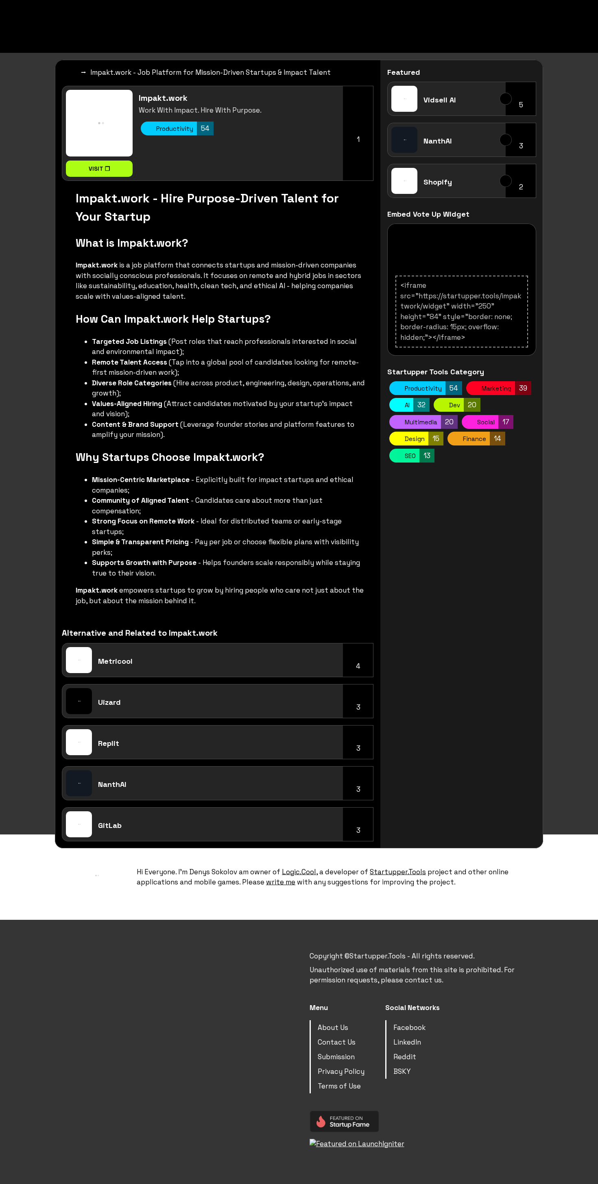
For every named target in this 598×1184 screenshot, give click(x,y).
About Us (333, 1027)
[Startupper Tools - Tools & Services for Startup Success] (272, 19)
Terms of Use (339, 1085)
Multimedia (428, 421)
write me (280, 882)
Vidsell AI (439, 99)
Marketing (503, 388)
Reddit (404, 1056)
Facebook (409, 1027)
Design (421, 438)
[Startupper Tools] (70, 72)
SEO (416, 455)
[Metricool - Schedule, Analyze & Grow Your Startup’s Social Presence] (79, 660)
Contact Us (337, 1041)
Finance (481, 438)
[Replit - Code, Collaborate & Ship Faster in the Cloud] (79, 742)
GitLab (110, 825)
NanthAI (112, 784)
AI (414, 404)
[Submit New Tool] (502, 17)
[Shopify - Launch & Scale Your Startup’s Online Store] (404, 181)
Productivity (182, 128)
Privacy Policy (341, 1071)
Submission (336, 1056)
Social (492, 421)
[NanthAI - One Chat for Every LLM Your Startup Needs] (79, 783)
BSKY (402, 1071)
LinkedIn (407, 1041)
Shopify (437, 182)
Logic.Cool (299, 871)
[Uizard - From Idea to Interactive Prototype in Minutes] (79, 701)
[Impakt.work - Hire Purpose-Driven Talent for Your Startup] (99, 123)
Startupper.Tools (398, 871)
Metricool (115, 661)
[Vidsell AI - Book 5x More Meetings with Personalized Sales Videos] (404, 99)
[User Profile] (528, 17)
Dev (461, 404)
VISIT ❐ (99, 168)
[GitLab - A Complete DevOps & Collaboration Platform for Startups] (79, 824)
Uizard (109, 702)
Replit (108, 743)
